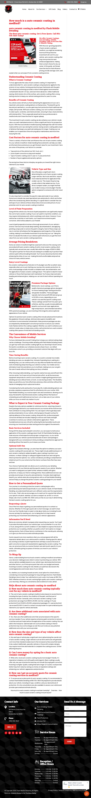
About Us (31, 9)
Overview (54, 690)
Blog (59, 9)
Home (24, 9)
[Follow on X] (13, 733)
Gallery (65, 9)
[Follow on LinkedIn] (16, 733)
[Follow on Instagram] (9, 733)
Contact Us (73, 9)
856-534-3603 (29, 498)
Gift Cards (52, 9)
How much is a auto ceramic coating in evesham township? (30, 690)
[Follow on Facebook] (6, 733)
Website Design (16, 793)
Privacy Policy (52, 790)
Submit (69, 741)
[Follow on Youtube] (20, 733)
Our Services (40, 9)
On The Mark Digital (29, 793)
